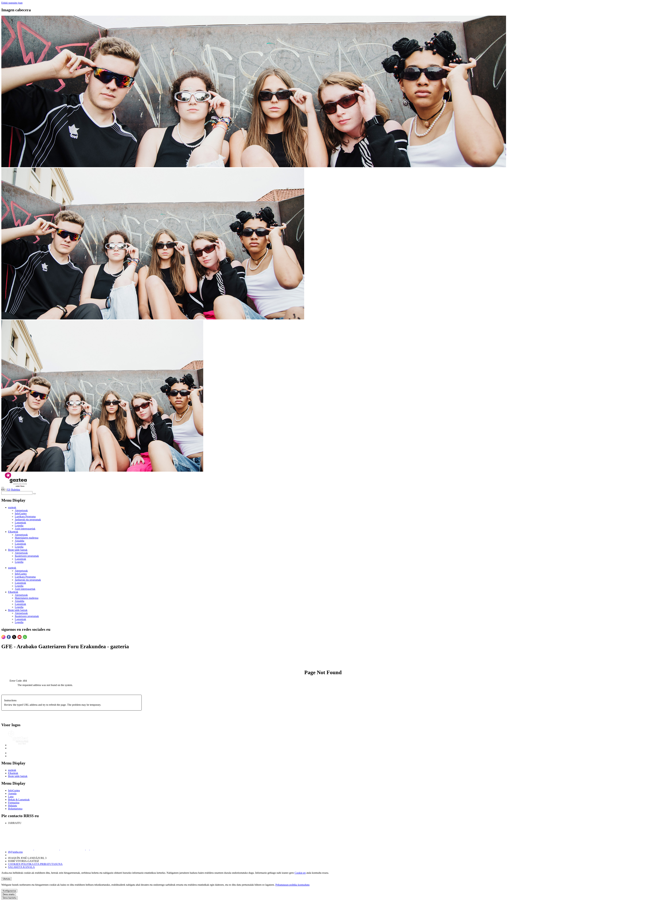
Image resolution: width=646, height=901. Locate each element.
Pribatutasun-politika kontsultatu (292, 884)
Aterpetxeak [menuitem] (21, 510)
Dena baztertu (9, 898)
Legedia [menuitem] (19, 525)
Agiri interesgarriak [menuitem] (25, 528)
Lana (10, 796)
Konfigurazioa (9, 891)
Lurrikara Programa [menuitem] (25, 516)
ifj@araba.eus (15, 851)
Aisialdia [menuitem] (19, 540)
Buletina (15, 489)
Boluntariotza (15, 808)
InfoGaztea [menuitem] (21, 513)
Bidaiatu (12, 805)
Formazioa (13, 802)
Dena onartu (8, 894)
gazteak (12, 770)
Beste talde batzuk (17, 776)
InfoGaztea (14, 790)
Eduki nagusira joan (12, 2)
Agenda (12, 793)
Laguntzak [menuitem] (20, 522)
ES (8, 489)
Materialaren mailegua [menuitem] (26, 537)
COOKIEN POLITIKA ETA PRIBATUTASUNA (35, 864)
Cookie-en (300, 872)
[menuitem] (12, 507)
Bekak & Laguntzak (19, 799)
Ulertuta (6, 879)
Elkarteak (13, 773)
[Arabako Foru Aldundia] (16, 752)
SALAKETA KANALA (21, 867)
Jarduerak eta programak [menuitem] (28, 519)
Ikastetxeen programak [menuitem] (27, 555)
